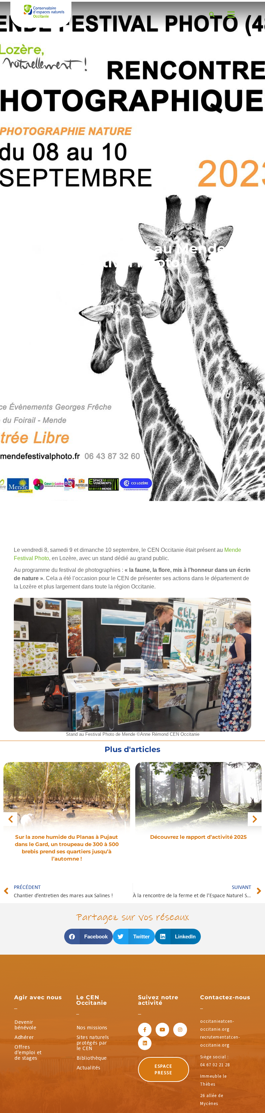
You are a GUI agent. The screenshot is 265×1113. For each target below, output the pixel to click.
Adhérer (24, 1037)
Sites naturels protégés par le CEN (93, 1042)
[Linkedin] (144, 1043)
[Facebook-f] (144, 1029)
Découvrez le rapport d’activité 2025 (198, 837)
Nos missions (92, 1027)
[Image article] (66, 803)
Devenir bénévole (25, 1025)
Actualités (88, 1067)
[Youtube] (162, 1029)
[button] (10, 819)
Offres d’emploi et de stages (28, 1052)
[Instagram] (180, 1029)
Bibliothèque (92, 1058)
